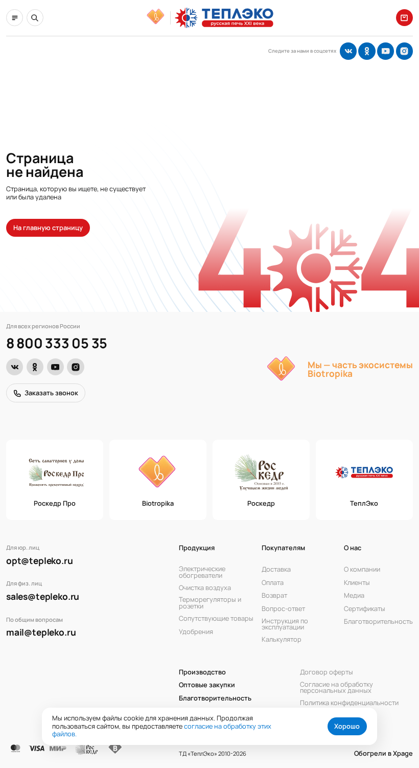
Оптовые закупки (207, 685)
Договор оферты (326, 672)
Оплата (273, 582)
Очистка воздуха (205, 587)
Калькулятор (281, 640)
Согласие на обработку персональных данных (336, 687)
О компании (362, 570)
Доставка (276, 570)
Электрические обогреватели (202, 572)
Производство (202, 672)
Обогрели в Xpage (383, 753)
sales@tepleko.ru (42, 596)
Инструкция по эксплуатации (285, 624)
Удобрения (196, 631)
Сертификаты (364, 608)
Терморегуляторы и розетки (210, 602)
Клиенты (357, 582)
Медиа (354, 596)
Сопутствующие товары (216, 619)
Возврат (274, 596)
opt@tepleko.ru (39, 560)
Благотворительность (378, 622)
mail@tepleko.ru (41, 632)
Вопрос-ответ (283, 608)
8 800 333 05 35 (56, 343)
